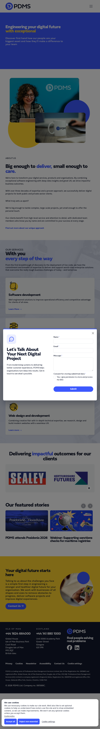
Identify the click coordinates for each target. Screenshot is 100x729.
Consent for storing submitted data (70, 374)
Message (58, 356)
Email (56, 346)
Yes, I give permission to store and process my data (75, 378)
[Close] (93, 333)
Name (56, 337)
